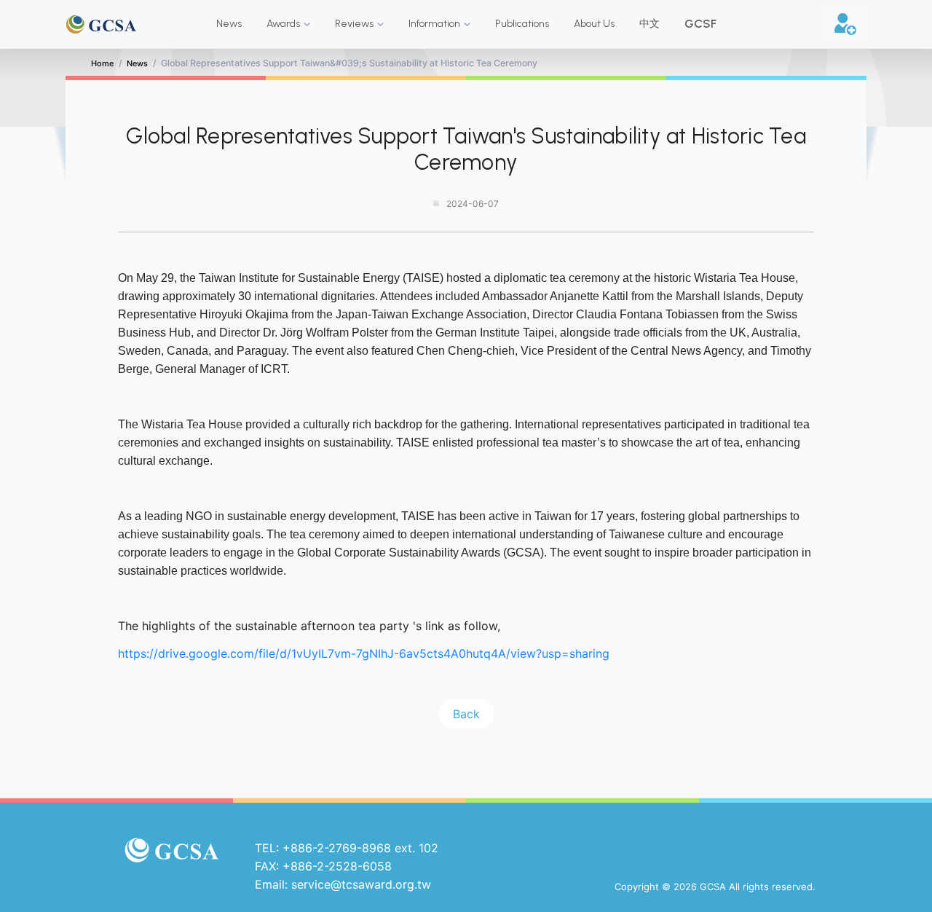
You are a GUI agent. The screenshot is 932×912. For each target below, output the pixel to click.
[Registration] (845, 24)
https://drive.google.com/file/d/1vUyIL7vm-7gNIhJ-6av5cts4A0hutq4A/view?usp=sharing (363, 653)
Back (466, 714)
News (137, 63)
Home (102, 63)
